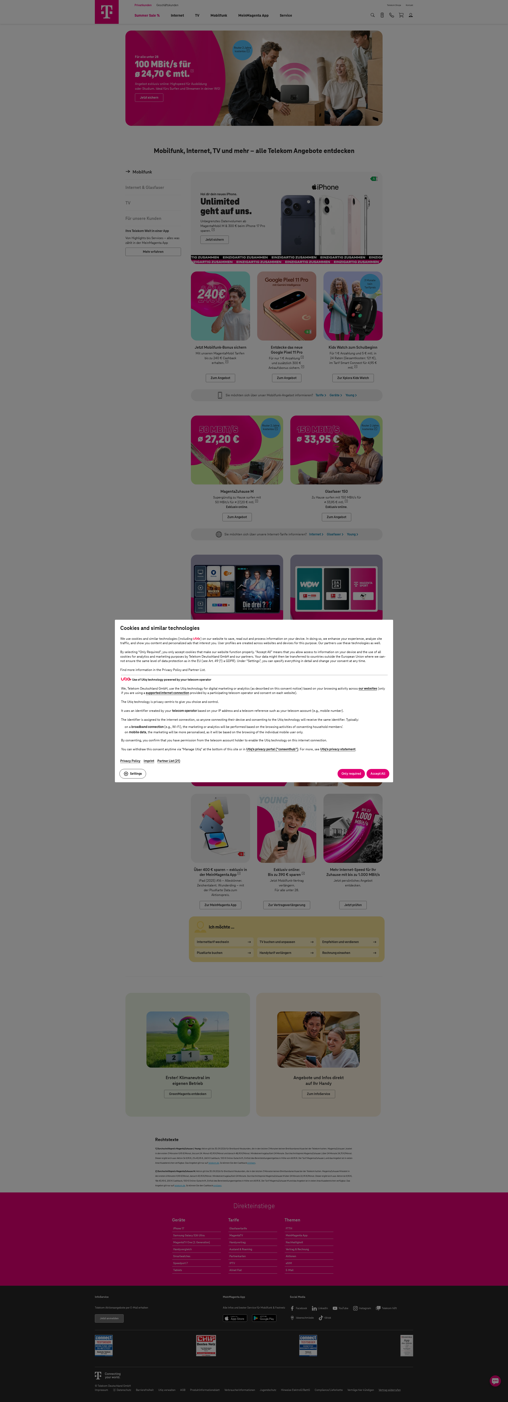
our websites (368, 688)
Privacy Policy (130, 761)
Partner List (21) (168, 761)
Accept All (377, 774)
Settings (136, 774)
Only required (351, 774)
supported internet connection (167, 693)
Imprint (149, 761)
